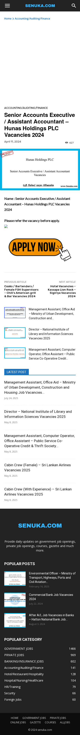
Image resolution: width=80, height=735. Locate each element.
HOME (14, 718)
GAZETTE (35, 722)
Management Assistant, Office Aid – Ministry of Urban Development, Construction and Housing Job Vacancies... (40, 387)
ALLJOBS (65, 722)
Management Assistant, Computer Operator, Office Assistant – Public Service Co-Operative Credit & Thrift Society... (39, 441)
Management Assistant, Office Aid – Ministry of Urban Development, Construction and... (52, 314)
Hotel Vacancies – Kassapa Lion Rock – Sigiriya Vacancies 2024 (62, 291)
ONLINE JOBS (18, 722)
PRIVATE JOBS (58, 718)
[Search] (74, 5)
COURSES (50, 722)
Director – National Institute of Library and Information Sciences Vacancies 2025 (51, 334)
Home (8, 18)
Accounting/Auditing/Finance (32, 18)
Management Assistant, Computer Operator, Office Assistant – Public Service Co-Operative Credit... (52, 354)
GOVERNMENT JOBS (34, 718)
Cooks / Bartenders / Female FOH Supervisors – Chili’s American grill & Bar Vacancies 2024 (21, 291)
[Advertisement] (40, 62)
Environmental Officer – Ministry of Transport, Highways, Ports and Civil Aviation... (52, 578)
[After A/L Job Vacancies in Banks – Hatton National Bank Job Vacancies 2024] (15, 620)
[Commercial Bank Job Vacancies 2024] (15, 600)
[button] (7, 5)
